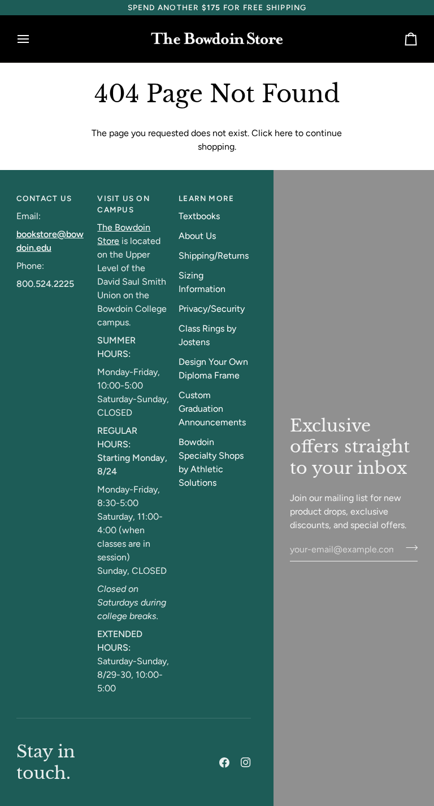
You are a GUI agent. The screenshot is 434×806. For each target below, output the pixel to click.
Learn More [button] (206, 198)
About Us (197, 235)
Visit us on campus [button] (123, 204)
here (284, 133)
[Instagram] (246, 762)
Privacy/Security (212, 308)
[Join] (408, 548)
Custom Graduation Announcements (212, 409)
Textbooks (199, 216)
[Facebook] (224, 762)
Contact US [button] (44, 198)
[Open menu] (33, 39)
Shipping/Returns (214, 255)
